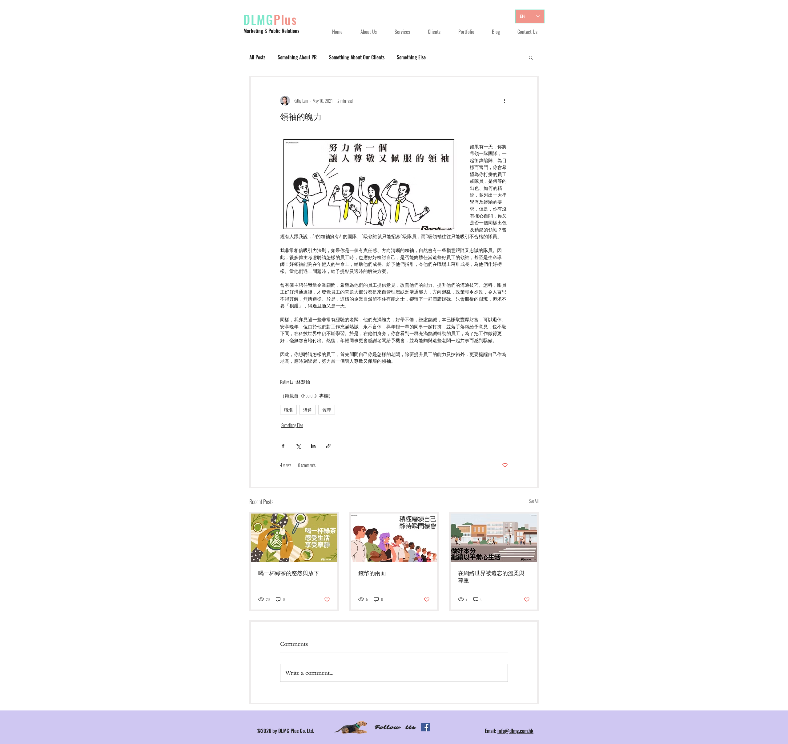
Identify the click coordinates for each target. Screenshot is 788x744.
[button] (531, 57)
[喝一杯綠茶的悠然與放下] (294, 538)
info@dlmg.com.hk (515, 730)
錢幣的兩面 (372, 573)
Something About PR (297, 57)
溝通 (307, 409)
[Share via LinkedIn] (313, 446)
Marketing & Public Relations (271, 30)
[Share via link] (328, 446)
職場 (288, 409)
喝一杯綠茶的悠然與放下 (288, 573)
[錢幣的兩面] (394, 538)
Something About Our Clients (356, 57)
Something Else (411, 57)
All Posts (257, 57)
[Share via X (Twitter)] (298, 446)
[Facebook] (425, 727)
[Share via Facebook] (283, 446)
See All (534, 501)
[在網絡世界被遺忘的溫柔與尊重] (494, 538)
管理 (326, 409)
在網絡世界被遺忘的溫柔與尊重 (491, 577)
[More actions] (504, 100)
